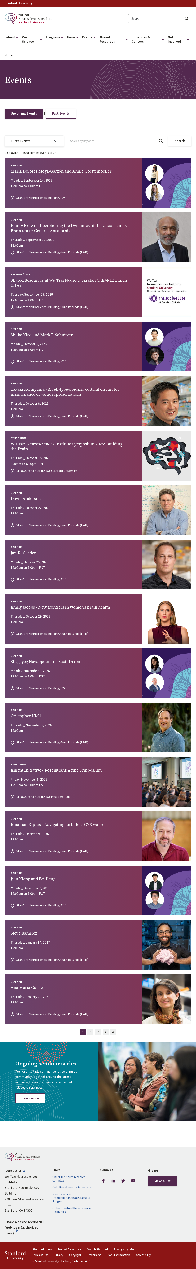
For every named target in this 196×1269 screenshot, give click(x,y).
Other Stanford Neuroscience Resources (71, 1210)
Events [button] (87, 37)
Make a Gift (162, 1181)
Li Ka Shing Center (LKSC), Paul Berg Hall (43, 797)
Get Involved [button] (174, 39)
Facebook (103, 1181)
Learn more (30, 1098)
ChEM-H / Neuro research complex (68, 1179)
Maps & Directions (69, 1249)
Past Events (61, 113)
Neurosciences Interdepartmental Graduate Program (71, 1198)
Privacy (59, 1255)
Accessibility (143, 1255)
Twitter (123, 1181)
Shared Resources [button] (107, 39)
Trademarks (94, 1255)
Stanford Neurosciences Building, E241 (41, 198)
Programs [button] (53, 37)
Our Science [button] (28, 39)
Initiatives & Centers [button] (141, 39)
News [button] (71, 37)
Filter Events (20, 141)
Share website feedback (23, 1222)
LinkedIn (113, 1181)
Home (9, 55)
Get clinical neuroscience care (71, 1187)
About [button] (10, 37)
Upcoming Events (24, 113)
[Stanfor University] (19, 4)
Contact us (13, 1170)
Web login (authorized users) (21, 1230)
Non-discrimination (118, 1255)
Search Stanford (97, 1249)
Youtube (133, 1181)
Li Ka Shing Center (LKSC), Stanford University (46, 471)
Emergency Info (124, 1249)
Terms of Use (40, 1255)
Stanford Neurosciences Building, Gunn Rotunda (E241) (52, 252)
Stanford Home (42, 1249)
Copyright (75, 1255)
